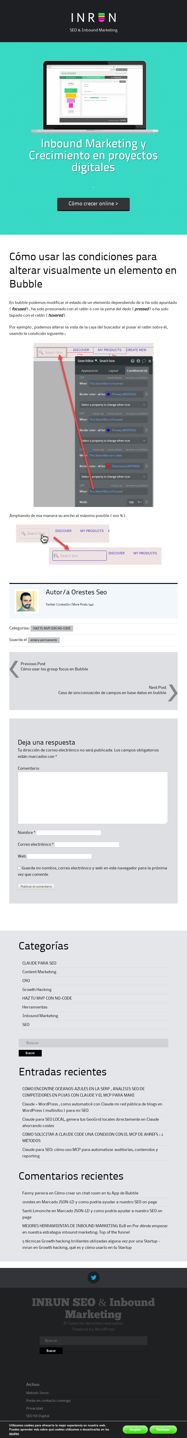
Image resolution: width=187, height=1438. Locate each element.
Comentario (28, 768)
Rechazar (163, 1429)
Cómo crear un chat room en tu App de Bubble (96, 1193)
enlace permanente (44, 640)
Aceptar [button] (135, 1429)
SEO (25, 1025)
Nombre (26, 833)
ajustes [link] (14, 1434)
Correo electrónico (36, 844)
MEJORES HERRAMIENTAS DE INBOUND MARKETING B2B (74, 1226)
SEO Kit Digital (37, 1416)
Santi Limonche (36, 1211)
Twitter (50, 604)
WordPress (104, 1329)
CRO (26, 981)
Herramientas (34, 1007)
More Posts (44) (83, 604)
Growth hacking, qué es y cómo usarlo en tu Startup (85, 1248)
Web (22, 856)
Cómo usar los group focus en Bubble (54, 669)
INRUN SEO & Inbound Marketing (93, 1309)
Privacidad (34, 1408)
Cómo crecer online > (93, 204)
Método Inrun (37, 1393)
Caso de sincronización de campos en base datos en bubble (112, 693)
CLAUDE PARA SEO (39, 963)
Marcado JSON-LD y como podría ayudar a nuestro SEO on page (99, 1202)
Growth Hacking (37, 990)
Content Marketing (39, 972)
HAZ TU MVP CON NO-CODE (51, 628)
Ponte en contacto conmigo (48, 1400)
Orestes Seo (89, 592)
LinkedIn (64, 604)
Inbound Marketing (40, 1016)
